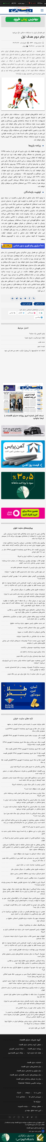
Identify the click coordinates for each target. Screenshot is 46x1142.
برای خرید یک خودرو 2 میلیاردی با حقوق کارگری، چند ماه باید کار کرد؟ (23, 968)
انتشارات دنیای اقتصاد (34, 1062)
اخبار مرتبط (23, 328)
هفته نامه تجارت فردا (34, 1053)
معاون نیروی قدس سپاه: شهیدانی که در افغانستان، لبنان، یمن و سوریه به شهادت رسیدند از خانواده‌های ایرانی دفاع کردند (23, 899)
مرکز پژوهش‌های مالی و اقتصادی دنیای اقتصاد (25, 1075)
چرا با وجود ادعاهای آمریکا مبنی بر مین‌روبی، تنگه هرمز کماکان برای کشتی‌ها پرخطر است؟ (24, 975)
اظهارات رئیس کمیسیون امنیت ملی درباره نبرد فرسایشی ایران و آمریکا (24, 930)
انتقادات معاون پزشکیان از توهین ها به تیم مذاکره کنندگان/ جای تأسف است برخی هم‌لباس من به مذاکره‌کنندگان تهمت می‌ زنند (23, 821)
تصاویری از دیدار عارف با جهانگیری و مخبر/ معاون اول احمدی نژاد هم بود (24, 995)
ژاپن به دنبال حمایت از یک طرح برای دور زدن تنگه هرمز (26, 674)
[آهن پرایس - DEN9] (23, 454)
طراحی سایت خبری (36, 1131)
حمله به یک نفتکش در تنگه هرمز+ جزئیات (31, 636)
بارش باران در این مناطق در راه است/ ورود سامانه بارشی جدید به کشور (23, 832)
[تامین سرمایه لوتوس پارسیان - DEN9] (23, 485)
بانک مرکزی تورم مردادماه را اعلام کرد (32, 652)
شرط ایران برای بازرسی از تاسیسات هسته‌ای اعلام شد (28, 567)
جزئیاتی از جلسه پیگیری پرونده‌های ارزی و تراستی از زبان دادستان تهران (23, 989)
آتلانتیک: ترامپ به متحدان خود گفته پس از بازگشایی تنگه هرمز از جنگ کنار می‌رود (23, 859)
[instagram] (36, 1117)
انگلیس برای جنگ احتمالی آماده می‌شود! (31, 628)
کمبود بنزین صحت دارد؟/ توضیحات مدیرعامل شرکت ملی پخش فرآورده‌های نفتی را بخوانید (23, 642)
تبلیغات (27, 1093)
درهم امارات (14, 3)
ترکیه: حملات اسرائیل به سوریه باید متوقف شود (29, 854)
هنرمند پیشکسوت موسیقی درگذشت (33, 647)
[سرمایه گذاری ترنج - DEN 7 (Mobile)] (23, 21)
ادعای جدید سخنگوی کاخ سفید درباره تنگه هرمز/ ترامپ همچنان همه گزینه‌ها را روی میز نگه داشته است (23, 779)
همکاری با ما (20, 1097)
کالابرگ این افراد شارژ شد (37, 1028)
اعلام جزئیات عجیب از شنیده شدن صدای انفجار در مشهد (26, 724)
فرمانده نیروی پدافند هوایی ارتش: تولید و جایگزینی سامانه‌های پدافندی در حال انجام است (24, 617)
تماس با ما (37, 1093)
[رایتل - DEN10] (23, 513)
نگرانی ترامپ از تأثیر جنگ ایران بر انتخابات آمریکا (28, 784)
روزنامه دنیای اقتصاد (34, 1049)
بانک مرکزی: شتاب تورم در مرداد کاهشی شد (30, 1008)
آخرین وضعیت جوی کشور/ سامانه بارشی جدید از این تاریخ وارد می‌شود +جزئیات (23, 661)
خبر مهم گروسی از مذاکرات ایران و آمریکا (31, 556)
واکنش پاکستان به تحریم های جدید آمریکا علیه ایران (27, 767)
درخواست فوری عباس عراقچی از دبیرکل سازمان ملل (28, 590)
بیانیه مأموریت (23, 1106)
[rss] (23, 1117)
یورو (39, 3)
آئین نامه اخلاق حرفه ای (33, 1110)
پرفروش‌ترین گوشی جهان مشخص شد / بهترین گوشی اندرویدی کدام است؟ (23, 577)
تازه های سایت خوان (23, 718)
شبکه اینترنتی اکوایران (16, 1049)
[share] (19, 1117)
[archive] (10, 1117)
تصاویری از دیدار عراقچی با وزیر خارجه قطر (31, 878)
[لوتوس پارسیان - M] (23, 1137)
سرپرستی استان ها (35, 1097)
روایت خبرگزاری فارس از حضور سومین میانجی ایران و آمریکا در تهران (24, 839)
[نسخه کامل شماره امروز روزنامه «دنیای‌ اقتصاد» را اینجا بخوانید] (23, 397)
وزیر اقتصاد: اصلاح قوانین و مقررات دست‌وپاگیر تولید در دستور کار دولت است (24, 772)
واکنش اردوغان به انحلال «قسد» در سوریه (31, 632)
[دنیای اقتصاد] (21, 10)
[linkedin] (21, 298)
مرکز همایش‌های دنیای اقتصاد (31, 1067)
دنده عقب (41, 342)
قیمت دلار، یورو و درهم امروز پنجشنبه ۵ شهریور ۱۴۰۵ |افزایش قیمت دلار (24, 736)
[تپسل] (2, 244)
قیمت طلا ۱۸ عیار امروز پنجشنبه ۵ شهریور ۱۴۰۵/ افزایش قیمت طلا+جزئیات (24, 754)
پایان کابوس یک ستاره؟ (37, 334)
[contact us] (14, 1117)
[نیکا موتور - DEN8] (23, 430)
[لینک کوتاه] (34, 298)
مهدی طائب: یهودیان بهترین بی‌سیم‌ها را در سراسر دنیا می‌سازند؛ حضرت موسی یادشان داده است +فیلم (23, 562)
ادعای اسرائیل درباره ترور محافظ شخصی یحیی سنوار (27, 874)
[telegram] (17, 298)
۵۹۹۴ (35, 43)
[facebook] (29, 298)
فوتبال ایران (26, 304)
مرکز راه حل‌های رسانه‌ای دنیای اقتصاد (28, 1079)
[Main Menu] (42, 10)
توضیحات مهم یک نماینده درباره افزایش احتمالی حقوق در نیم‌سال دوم (25, 919)
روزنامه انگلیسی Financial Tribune (29, 1083)
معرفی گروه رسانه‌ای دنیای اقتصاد (30, 1045)
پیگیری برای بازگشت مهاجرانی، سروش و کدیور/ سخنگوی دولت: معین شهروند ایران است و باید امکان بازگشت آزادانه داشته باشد (23, 544)
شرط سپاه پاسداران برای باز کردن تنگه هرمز (31, 656)
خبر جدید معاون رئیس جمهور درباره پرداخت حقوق (27, 623)
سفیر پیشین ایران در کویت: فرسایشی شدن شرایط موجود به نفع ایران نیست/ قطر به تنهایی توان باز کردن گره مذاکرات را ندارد (23, 584)
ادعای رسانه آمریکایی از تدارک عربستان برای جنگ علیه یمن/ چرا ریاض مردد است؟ (24, 814)
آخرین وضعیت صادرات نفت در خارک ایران (31, 865)
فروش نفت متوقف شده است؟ (34, 789)
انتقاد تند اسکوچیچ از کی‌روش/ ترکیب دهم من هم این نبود (24, 351)
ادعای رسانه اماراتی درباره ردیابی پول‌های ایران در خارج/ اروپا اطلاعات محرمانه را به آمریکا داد (25, 1022)
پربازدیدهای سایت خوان (23, 528)
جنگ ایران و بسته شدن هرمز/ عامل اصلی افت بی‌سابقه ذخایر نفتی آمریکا (24, 794)
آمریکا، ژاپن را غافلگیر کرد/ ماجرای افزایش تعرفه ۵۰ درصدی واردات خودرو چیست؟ (23, 883)
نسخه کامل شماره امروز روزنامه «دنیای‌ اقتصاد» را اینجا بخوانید (24, 417)
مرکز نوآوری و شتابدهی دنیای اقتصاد (29, 1071)
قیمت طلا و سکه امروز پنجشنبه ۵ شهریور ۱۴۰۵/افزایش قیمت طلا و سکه (23, 761)
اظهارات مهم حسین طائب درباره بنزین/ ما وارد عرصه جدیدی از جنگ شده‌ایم (24, 937)
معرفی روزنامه (36, 1106)
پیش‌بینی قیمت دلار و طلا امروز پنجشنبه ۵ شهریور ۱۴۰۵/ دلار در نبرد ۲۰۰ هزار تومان (23, 551)
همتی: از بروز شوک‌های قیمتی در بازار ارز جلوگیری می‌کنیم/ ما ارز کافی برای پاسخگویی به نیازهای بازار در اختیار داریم (23, 913)
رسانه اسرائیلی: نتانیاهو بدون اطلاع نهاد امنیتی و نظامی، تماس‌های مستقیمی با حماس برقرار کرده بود (26, 611)
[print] (12, 298)
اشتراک (19, 1093)
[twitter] (25, 298)
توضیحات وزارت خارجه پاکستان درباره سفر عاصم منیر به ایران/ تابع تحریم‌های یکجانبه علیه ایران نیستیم (24, 595)
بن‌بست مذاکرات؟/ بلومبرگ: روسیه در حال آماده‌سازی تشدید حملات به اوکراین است (25, 668)
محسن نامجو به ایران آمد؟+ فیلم (34, 827)
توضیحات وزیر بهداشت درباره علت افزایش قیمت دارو (27, 950)
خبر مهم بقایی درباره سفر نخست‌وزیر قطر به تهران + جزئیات (24, 572)
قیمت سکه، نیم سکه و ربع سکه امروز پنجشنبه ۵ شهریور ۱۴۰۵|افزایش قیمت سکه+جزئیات (24, 743)
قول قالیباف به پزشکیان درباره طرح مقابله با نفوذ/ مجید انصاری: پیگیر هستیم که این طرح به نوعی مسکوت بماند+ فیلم (23, 982)
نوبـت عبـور (41, 346)
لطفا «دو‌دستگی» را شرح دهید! (35, 338)
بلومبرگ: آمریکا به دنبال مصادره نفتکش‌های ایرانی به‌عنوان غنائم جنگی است (23, 955)
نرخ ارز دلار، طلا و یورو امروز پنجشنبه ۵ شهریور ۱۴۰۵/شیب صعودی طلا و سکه (25, 730)
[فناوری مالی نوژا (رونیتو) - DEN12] (23, 696)
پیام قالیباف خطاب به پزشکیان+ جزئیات (32, 925)
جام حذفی (39, 304)
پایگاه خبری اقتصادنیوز (15, 1053)
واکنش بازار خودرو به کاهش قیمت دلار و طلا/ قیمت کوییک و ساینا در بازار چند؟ (24, 906)
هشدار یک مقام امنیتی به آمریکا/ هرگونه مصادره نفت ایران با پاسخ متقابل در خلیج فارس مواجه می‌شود (24, 801)
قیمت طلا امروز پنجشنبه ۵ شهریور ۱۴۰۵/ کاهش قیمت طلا (25, 749)
